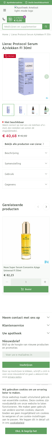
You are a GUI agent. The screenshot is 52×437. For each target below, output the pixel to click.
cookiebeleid (17, 422)
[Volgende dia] (46, 206)
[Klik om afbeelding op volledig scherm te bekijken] (26, 76)
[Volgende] (46, 76)
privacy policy (14, 376)
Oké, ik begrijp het (26, 431)
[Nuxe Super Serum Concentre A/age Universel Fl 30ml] (26, 240)
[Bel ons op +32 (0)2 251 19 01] (3, 19)
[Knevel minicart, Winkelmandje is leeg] (10, 19)
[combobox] (22, 26)
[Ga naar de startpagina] (29, 10)
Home (5, 34)
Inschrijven (26, 365)
